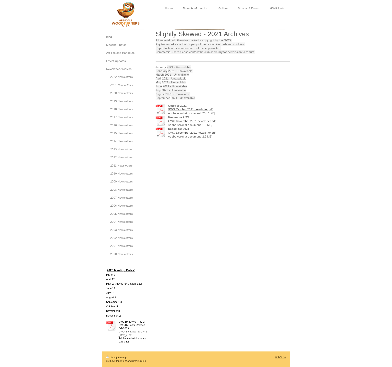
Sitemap (122, 357)
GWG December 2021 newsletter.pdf (192, 132)
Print (113, 357)
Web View (280, 357)
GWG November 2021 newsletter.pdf (192, 121)
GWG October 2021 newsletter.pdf (190, 109)
